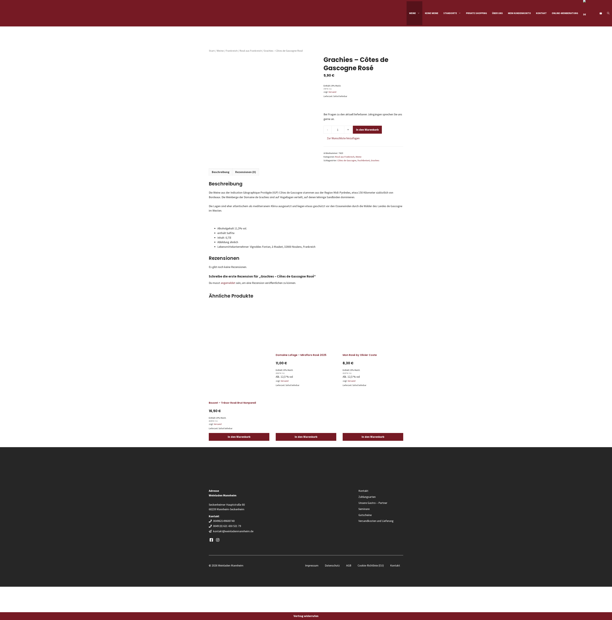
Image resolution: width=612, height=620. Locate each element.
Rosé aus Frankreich (251, 50)
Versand (332, 91)
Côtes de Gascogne (346, 160)
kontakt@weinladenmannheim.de (233, 531)
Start (212, 50)
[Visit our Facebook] (211, 539)
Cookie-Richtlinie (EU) (371, 565)
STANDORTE (450, 13)
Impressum (311, 565)
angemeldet (228, 283)
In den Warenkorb (367, 129)
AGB (348, 565)
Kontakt (541, 13)
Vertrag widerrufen (306, 616)
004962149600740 (224, 521)
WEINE (412, 13)
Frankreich (232, 50)
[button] (608, 13)
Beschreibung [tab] (220, 172)
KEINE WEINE (431, 13)
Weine (220, 50)
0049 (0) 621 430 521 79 (227, 526)
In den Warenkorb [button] (239, 437)
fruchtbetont (363, 160)
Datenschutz (332, 565)
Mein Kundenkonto (519, 13)
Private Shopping (476, 13)
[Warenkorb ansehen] (601, 13)
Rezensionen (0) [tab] (245, 172)
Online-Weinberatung (565, 13)
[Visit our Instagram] (217, 539)
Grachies (375, 160)
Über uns (497, 13)
